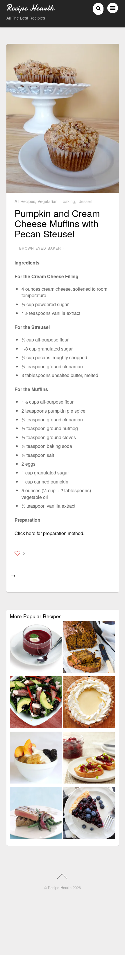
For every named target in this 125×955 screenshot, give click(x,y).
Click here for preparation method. (49, 533)
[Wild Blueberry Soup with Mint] (36, 648)
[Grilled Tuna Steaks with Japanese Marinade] (36, 814)
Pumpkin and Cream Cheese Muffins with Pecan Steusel (57, 223)
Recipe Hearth (60, 887)
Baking (69, 201)
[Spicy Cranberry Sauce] (89, 759)
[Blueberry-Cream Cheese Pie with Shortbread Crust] (89, 814)
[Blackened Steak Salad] (36, 703)
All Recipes (25, 201)
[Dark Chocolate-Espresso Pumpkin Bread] (89, 648)
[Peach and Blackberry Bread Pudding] (36, 759)
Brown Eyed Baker (40, 248)
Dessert (85, 201)
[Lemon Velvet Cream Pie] (89, 703)
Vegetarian (48, 201)
